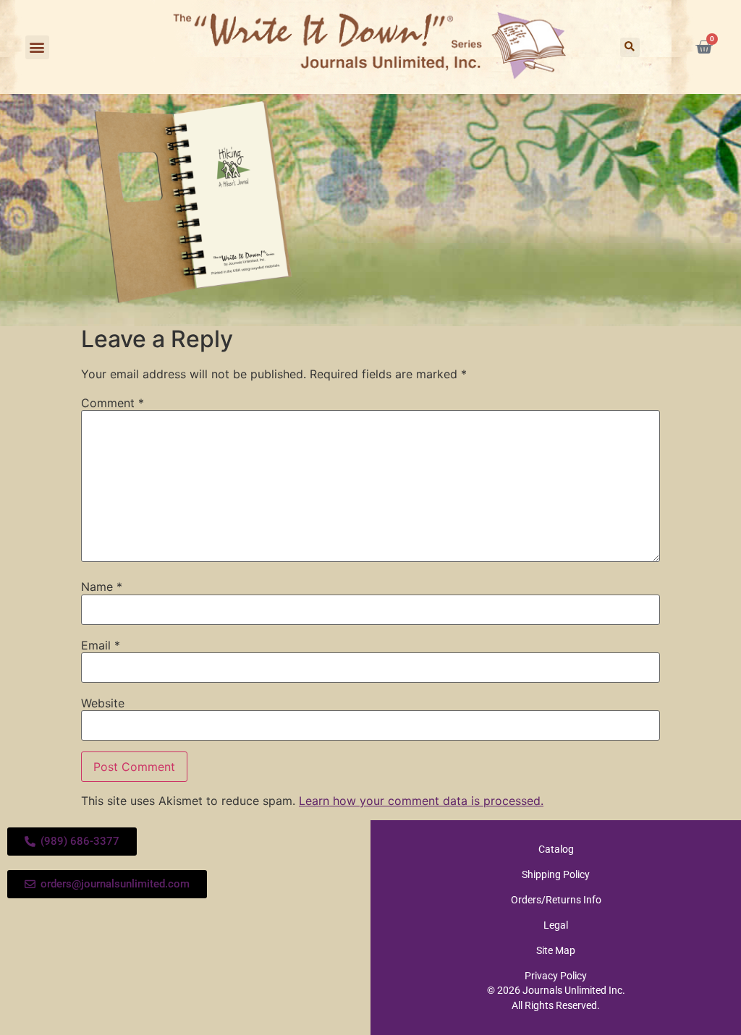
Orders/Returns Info (556, 900)
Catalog (556, 849)
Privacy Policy (556, 975)
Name (101, 586)
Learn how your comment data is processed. (421, 800)
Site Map (555, 950)
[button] (37, 47)
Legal (555, 925)
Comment (112, 403)
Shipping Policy (556, 874)
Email (100, 645)
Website (102, 703)
